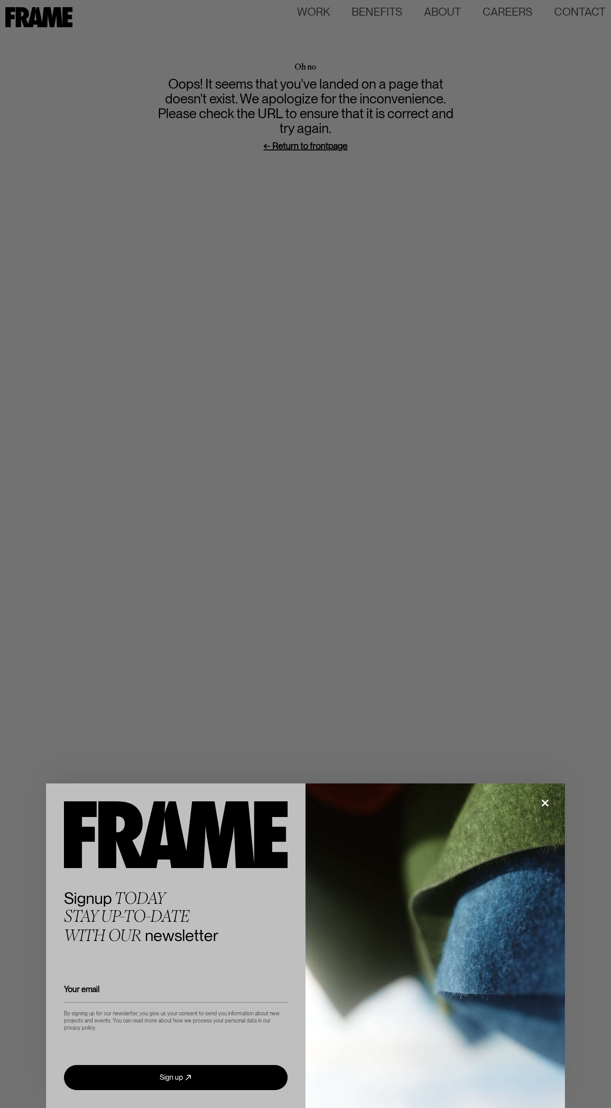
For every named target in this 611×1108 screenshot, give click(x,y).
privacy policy (79, 1028)
